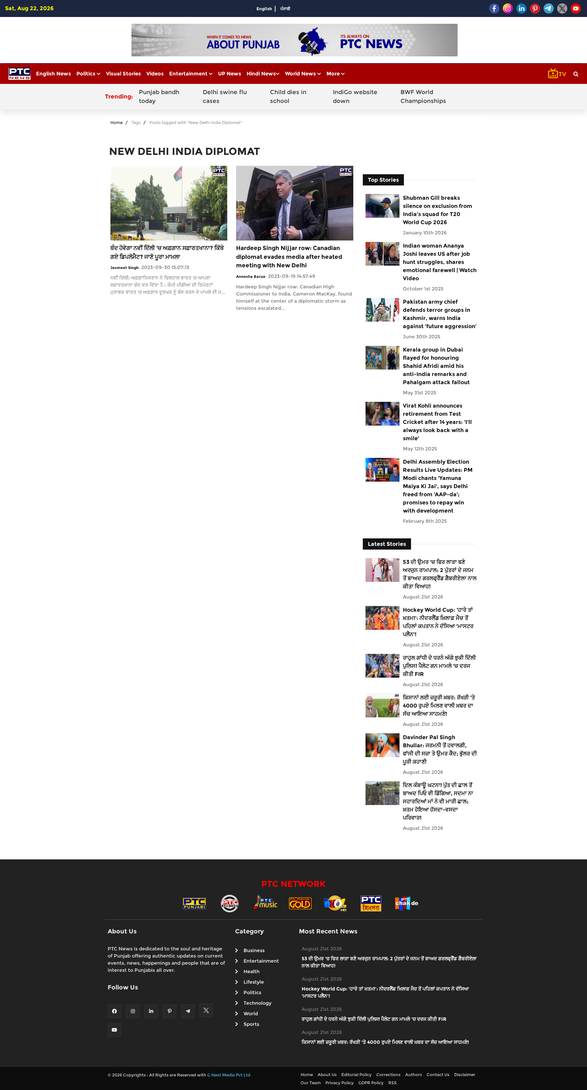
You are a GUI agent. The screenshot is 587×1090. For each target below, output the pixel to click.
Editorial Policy (356, 1074)
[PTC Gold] (300, 903)
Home (116, 122)
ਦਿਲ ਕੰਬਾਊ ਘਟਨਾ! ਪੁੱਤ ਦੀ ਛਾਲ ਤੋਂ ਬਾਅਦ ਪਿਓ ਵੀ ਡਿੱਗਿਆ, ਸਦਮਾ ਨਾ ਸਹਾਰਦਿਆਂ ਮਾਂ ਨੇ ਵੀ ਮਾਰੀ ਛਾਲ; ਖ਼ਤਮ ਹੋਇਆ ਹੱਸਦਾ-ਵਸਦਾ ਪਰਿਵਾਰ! (438, 801)
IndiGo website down (355, 96)
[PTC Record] (229, 903)
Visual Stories (123, 73)
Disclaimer (464, 1074)
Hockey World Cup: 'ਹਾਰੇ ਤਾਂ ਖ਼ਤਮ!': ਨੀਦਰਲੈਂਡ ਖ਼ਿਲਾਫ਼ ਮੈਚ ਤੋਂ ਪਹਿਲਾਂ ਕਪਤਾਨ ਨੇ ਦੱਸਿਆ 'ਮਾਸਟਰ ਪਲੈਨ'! (438, 622)
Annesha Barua (250, 276)
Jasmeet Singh (124, 267)
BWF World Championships (423, 96)
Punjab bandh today (159, 96)
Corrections (388, 1074)
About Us (327, 1074)
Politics (86, 73)
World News (301, 73)
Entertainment (189, 73)
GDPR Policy (371, 1082)
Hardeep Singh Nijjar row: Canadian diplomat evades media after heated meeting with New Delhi (289, 257)
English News (53, 73)
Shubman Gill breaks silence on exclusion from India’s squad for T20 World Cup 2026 (437, 210)
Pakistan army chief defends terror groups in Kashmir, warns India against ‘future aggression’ (440, 314)
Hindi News (261, 73)
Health (252, 971)
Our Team (311, 1082)
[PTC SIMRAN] (371, 903)
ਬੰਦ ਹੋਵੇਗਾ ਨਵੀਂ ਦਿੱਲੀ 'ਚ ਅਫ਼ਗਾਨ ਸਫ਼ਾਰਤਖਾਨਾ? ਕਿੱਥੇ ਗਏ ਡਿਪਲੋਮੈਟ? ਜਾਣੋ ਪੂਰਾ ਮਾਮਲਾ (167, 252)
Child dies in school (288, 96)
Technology (257, 1003)
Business (254, 950)
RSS (392, 1082)
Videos (155, 73)
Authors (413, 1074)
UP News (229, 73)
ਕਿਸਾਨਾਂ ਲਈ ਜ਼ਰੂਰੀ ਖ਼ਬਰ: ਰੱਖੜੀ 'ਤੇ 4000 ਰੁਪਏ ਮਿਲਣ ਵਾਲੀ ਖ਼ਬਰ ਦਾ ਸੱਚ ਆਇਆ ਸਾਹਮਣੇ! (439, 705)
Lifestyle (254, 982)
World (251, 1014)
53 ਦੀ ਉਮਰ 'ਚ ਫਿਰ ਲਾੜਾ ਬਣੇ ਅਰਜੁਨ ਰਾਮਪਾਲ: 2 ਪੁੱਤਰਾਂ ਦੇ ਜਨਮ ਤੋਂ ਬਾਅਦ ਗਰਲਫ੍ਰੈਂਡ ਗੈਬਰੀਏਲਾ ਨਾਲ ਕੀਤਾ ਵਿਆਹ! (440, 574)
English (264, 8)
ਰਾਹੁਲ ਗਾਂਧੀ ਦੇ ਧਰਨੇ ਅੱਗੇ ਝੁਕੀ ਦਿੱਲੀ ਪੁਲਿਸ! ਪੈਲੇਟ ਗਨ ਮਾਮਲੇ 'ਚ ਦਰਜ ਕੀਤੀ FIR (439, 666)
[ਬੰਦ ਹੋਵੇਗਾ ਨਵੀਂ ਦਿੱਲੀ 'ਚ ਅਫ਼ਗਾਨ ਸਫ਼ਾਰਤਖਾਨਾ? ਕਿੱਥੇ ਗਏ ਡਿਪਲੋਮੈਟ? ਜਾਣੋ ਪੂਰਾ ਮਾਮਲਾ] (168, 202)
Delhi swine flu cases (225, 96)
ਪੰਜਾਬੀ (285, 8)
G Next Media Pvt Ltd (228, 1074)
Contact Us (438, 1074)
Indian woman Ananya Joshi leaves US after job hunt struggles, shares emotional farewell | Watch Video (440, 262)
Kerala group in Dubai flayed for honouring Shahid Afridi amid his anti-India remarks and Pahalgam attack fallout (436, 366)
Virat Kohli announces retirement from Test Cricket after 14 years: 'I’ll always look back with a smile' (437, 422)
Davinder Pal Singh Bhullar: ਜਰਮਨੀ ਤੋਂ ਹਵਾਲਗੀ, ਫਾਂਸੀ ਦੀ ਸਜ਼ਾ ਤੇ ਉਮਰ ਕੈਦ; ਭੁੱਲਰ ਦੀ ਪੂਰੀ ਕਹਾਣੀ (440, 749)
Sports (251, 1024)
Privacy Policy (339, 1082)
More (333, 73)
